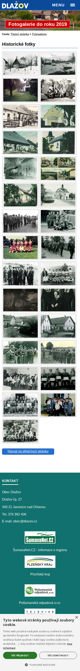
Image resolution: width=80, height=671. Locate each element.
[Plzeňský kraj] (40, 566)
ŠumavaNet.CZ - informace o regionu (40, 550)
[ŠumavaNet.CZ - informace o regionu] (40, 542)
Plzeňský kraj (40, 574)
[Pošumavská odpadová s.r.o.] (40, 595)
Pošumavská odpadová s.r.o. (40, 603)
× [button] (76, 617)
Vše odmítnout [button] (58, 655)
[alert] (40, 642)
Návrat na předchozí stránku (28, 451)
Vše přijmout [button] (20, 655)
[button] (40, 664)
